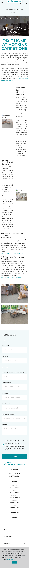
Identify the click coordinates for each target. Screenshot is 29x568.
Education (7, 543)
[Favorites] (23, 3)
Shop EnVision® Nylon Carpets (11, 277)
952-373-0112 (14, 12)
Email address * (6, 393)
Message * (5, 424)
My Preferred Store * (7, 414)
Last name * (5, 356)
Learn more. (11, 559)
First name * (5, 345)
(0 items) (26, 3)
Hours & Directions (14, 476)
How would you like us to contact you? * (13, 372)
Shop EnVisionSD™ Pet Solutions (12, 253)
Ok (14, 562)
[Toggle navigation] (2, 3)
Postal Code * (5, 403)
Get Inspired (8, 536)
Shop (5, 529)
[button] (20, 3)
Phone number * (6, 382)
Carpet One (4, 19)
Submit (14, 456)
